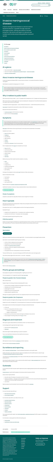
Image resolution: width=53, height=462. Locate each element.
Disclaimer (23, 441)
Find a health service (8, 337)
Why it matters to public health (10, 49)
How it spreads (7, 53)
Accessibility (23, 438)
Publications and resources (9, 12)
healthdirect (34, 121)
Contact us (48, 2)
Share (47, 16)
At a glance (6, 46)
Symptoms (6, 51)
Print (42, 16)
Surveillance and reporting (9, 59)
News (17, 12)
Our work (9, 9)
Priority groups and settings (9, 56)
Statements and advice (36, 9)
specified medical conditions (14, 245)
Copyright (23, 439)
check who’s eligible (17, 70)
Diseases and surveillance (24, 9)
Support (5, 63)
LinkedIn (22, 446)
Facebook (23, 443)
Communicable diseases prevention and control (20, 432)
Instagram (23, 444)
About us (39, 2)
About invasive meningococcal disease (11, 48)
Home (5, 9)
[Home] (10, 4)
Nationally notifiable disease (10, 73)
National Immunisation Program (20, 71)
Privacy (22, 448)
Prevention (6, 54)
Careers (43, 2)
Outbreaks (15, 9)
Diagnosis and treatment (9, 58)
